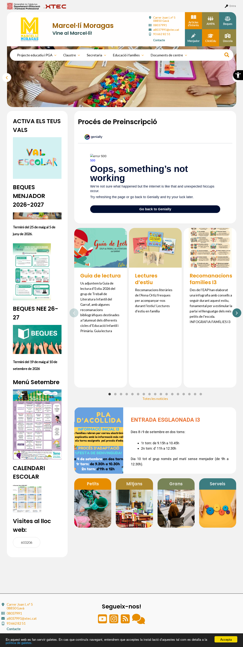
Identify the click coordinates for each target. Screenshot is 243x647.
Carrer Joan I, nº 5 (164, 19)
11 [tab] (167, 394)
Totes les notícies (155, 398)
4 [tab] (127, 101)
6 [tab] (138, 394)
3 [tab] (122, 101)
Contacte (159, 40)
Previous (4, 77)
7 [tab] (144, 394)
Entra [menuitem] (233, 5)
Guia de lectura (100, 275)
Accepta (226, 639)
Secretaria (94, 55)
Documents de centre (167, 55)
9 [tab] (155, 394)
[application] (54, 55)
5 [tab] (133, 101)
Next (234, 312)
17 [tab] (201, 394)
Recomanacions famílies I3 (211, 279)
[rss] (125, 621)
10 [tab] (161, 394)
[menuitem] (24, 6)
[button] (238, 75)
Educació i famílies (126, 55)
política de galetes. (19, 642)
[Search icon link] (227, 55)
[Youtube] (102, 621)
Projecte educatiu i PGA (34, 55)
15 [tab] (189, 394)
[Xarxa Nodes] (138, 621)
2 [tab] (116, 101)
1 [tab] (110, 101)
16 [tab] (195, 394)
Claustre (69, 55)
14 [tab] (184, 394)
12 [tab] (172, 394)
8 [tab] (149, 394)
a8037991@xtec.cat (166, 29)
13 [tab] (178, 394)
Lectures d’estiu (146, 279)
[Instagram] (114, 621)
